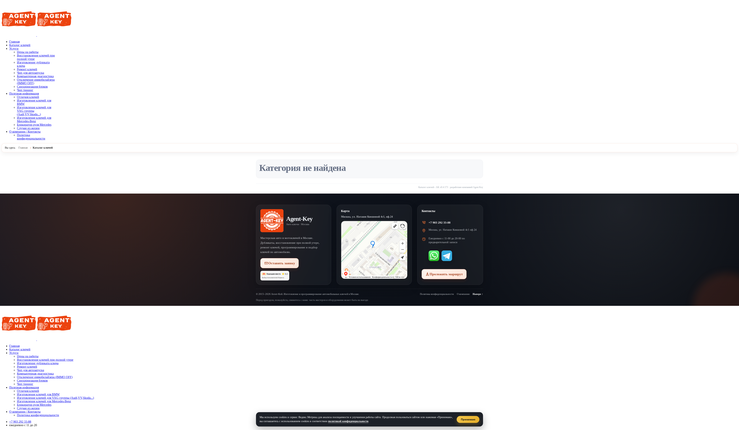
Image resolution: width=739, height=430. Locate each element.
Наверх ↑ (478, 294)
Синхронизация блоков (32, 86)
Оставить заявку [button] (281, 263)
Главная (14, 41)
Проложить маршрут (446, 274)
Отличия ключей (28, 97)
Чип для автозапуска (30, 72)
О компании (463, 294)
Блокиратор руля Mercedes (34, 124)
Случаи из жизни (28, 128)
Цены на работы (27, 52)
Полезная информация (24, 93)
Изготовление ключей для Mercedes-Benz (34, 119)
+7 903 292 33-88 (440, 222)
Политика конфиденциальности (31, 136)
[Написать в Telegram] (446, 255)
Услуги (13, 48)
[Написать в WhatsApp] (434, 255)
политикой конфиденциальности (348, 421)
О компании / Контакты (25, 131)
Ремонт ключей (27, 69)
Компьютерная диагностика (35, 76)
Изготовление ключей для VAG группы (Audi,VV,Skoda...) (34, 111)
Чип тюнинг (25, 90)
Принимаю (468, 419)
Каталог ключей (19, 45)
